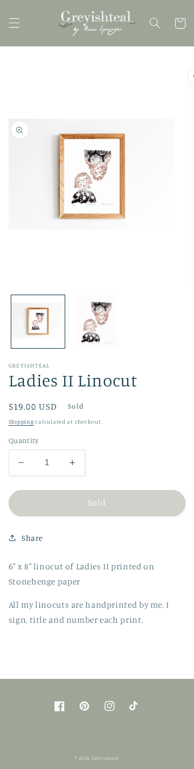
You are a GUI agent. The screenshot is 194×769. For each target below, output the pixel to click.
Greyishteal (105, 758)
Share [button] (32, 537)
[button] (14, 23)
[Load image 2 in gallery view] (96, 322)
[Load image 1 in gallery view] (38, 322)
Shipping (21, 421)
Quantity (23, 440)
